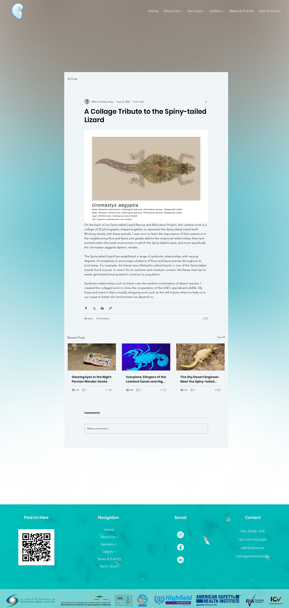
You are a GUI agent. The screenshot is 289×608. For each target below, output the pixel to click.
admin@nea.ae (252, 548)
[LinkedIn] (180, 559)
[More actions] (206, 102)
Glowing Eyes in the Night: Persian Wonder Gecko (92, 379)
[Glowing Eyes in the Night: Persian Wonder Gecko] (92, 357)
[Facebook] (180, 547)
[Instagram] (180, 534)
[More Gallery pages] (223, 11)
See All (221, 337)
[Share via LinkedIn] (102, 308)
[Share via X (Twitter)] (94, 308)
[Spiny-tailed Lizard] (200, 357)
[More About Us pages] (181, 11)
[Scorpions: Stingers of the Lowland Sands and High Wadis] (146, 357)
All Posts (72, 78)
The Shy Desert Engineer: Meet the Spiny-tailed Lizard (199, 379)
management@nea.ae (253, 556)
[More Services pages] (204, 11)
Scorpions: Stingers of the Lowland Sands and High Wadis (146, 379)
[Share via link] (110, 308)
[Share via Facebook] (85, 308)
